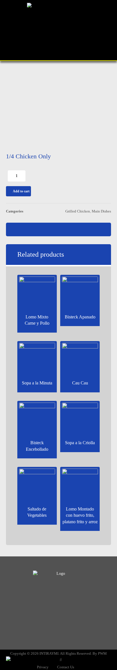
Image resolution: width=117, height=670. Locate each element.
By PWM (100, 653)
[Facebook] (47, 599)
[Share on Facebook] (37, 229)
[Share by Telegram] (69, 229)
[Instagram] (58, 599)
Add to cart (21, 191)
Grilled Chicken (77, 211)
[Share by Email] (80, 229)
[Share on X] (48, 229)
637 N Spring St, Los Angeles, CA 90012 (61, 628)
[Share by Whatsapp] (58, 229)
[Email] (70, 599)
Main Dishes (101, 211)
